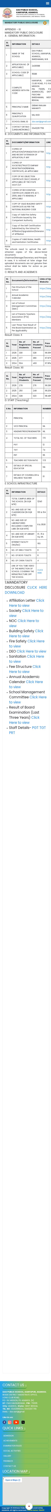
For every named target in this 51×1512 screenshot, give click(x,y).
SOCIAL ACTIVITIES (12, 1451)
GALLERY (7, 1456)
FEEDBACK (8, 1461)
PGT (35, 727)
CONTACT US (9, 1466)
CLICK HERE (40, 571)
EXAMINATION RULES (12, 1445)
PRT (12, 732)
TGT (42, 727)
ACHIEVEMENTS (10, 1440)
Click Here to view (31, 651)
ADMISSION (8, 1435)
